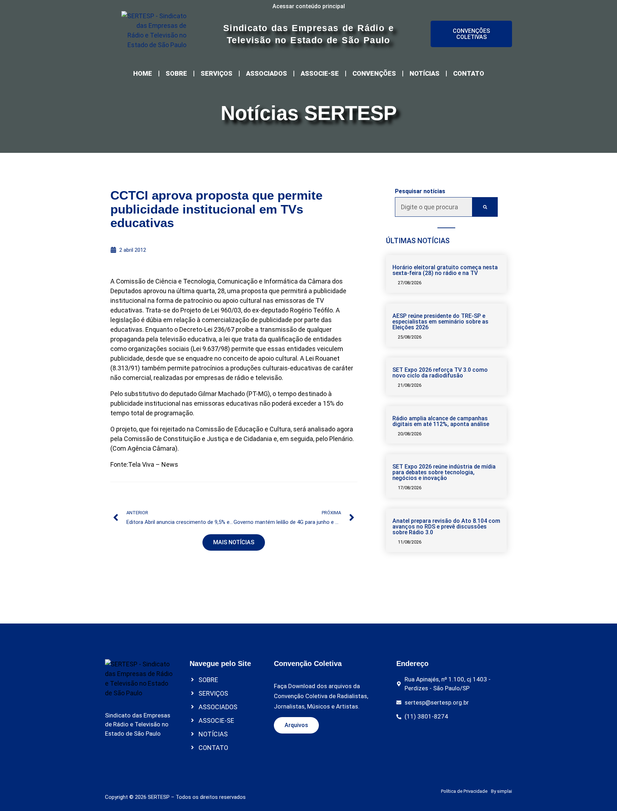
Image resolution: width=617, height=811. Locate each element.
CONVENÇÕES (374, 73)
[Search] (485, 207)
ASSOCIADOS (266, 73)
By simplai (501, 791)
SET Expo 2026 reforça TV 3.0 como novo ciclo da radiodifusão (440, 372)
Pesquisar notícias (420, 191)
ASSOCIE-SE (320, 73)
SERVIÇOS (216, 73)
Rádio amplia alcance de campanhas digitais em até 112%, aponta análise (440, 421)
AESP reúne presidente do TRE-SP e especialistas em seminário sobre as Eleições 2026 (440, 321)
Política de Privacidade (464, 791)
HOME (142, 73)
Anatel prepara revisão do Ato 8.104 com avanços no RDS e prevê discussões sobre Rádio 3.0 (446, 526)
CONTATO (468, 73)
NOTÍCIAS (425, 73)
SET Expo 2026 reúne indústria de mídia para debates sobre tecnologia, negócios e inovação (444, 472)
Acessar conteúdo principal (308, 6)
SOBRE (176, 73)
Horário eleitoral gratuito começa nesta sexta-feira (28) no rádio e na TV (445, 270)
